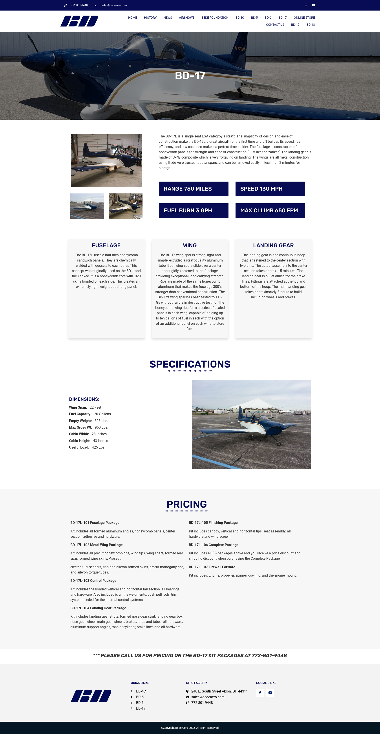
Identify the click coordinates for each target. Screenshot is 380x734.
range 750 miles (188, 189)
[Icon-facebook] (260, 693)
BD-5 (254, 17)
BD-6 (268, 17)
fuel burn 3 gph (188, 210)
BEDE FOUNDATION (214, 17)
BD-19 (295, 24)
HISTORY (150, 17)
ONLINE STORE (304, 17)
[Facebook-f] (306, 5)
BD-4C (240, 17)
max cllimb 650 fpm (269, 210)
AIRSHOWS (186, 17)
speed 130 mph (261, 189)
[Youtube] (313, 5)
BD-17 (282, 17)
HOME (132, 17)
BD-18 (311, 24)
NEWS (168, 17)
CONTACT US (275, 24)
